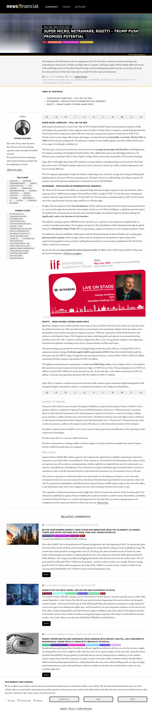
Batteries (14, 203)
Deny (132, 699)
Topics (66, 6)
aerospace (14, 193)
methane (13, 198)
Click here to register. (73, 253)
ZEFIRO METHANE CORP (19, 236)
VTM (30, 186)
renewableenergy (17, 183)
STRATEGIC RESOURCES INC (20, 224)
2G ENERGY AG (28, 238)
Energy (33, 183)
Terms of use (102, 502)
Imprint (63, 708)
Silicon (19, 200)
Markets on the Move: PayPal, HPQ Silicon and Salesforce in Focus (78, 590)
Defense (32, 191)
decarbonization (17, 191)
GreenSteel (27, 188)
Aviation (26, 195)
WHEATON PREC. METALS (19, 251)
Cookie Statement (84, 708)
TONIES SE (14, 238)
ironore (13, 188)
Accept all (64, 699)
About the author (14, 169)
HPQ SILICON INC (16, 241)
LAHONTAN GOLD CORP (19, 253)
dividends (27, 181)
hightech (14, 195)
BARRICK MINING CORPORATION (22, 248)
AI (10, 200)
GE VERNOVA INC (16, 219)
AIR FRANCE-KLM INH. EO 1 (20, 233)
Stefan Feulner (81, 77)
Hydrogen (31, 200)
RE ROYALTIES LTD (16, 214)
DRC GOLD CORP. (16, 256)
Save (98, 699)
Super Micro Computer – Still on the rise (69, 98)
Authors (80, 6)
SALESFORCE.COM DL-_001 (19, 243)
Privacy (72, 708)
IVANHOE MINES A (17, 258)
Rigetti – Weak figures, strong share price (70, 104)
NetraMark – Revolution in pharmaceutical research (76, 101)
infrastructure (16, 186)
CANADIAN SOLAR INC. (18, 216)
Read (46, 575)
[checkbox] (6, 700)
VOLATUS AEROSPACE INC (19, 231)
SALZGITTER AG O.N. (17, 221)
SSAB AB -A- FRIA (16, 226)
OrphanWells (28, 198)
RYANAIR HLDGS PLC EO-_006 (20, 229)
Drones (26, 193)
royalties (14, 181)
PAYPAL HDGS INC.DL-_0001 (20, 246)
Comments (51, 6)
